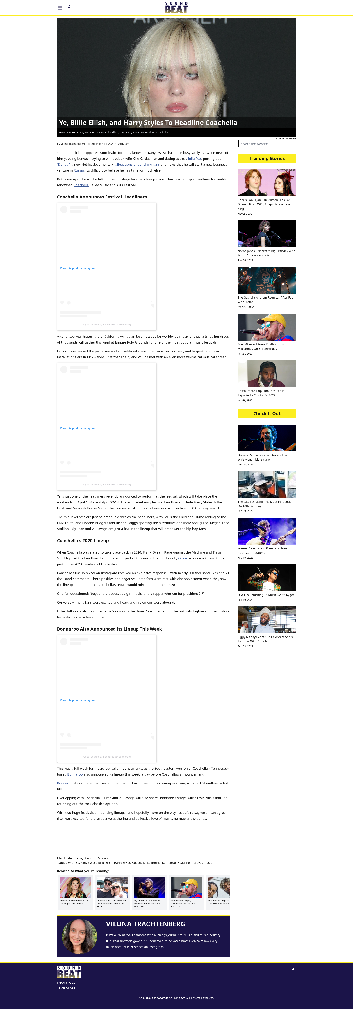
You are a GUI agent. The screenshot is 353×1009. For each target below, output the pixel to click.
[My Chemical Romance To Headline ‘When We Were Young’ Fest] (149, 887)
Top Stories (91, 132)
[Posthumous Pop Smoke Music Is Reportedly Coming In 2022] (267, 373)
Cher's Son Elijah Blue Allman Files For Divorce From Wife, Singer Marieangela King (265, 204)
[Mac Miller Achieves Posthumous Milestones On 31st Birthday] (267, 327)
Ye (77, 863)
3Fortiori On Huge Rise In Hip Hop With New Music (223, 902)
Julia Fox (194, 158)
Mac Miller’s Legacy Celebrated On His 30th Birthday (183, 903)
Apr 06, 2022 (245, 260)
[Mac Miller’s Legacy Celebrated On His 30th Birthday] (186, 887)
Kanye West (89, 863)
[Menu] (60, 8)
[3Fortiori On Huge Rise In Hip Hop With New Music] (223, 887)
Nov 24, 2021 (246, 213)
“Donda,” (63, 164)
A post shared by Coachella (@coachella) (107, 324)
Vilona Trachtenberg (73, 143)
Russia (79, 170)
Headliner (183, 863)
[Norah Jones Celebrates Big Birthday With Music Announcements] (267, 233)
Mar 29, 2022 (246, 307)
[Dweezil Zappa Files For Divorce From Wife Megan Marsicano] (267, 438)
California (154, 863)
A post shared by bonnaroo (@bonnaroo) (107, 756)
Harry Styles (122, 863)
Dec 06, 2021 (245, 464)
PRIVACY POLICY (67, 982)
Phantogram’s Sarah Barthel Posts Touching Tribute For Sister (111, 903)
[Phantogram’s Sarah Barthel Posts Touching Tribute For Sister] (112, 887)
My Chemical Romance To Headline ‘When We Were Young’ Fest (147, 903)
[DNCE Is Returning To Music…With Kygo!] (267, 577)
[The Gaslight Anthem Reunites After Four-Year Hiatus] (267, 280)
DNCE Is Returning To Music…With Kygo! (266, 595)
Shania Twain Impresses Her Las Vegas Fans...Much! (74, 902)
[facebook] (69, 7)
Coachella (81, 185)
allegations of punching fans (137, 164)
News (72, 132)
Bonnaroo (75, 774)
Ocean (183, 558)
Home (62, 132)
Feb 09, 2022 (245, 511)
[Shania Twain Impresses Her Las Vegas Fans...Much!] (75, 887)
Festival (197, 863)
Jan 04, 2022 (245, 400)
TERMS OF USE (66, 987)
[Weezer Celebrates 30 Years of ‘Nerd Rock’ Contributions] (267, 531)
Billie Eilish (105, 863)
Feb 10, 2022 (245, 599)
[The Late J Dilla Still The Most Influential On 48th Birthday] (267, 484)
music (208, 863)
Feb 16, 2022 (245, 557)
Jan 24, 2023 (245, 353)
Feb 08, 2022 (245, 646)
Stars (80, 132)
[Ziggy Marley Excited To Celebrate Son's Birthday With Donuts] (267, 619)
